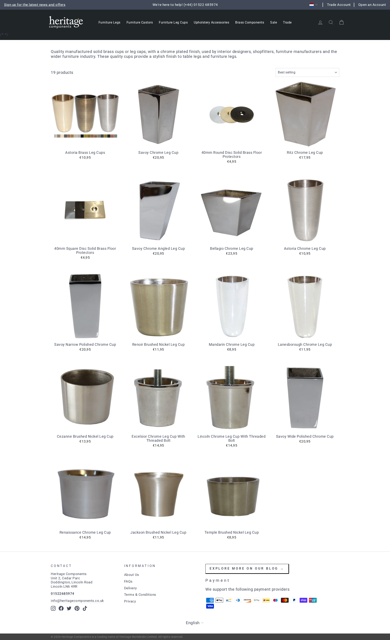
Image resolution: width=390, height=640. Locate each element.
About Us (131, 575)
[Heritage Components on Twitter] (69, 608)
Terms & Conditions (140, 595)
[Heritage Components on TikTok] (84, 608)
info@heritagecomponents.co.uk (77, 601)
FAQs (128, 581)
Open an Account (372, 5)
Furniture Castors (140, 22)
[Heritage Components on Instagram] (53, 608)
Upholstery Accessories (211, 22)
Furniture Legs (109, 22)
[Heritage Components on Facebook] (61, 608)
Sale (273, 22)
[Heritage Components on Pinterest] (77, 608)
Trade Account (339, 5)
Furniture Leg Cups (173, 22)
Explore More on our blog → (247, 568)
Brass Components (249, 22)
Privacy (130, 601)
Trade (287, 22)
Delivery (130, 588)
